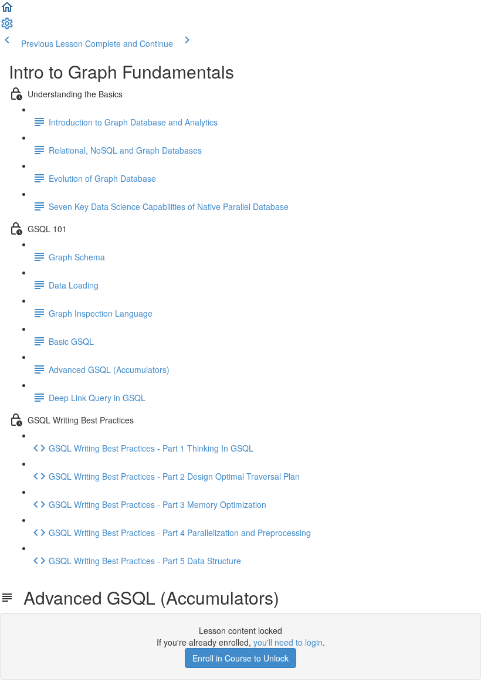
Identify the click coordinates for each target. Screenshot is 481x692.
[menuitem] (7, 27)
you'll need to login (288, 642)
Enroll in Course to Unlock (240, 658)
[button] (7, 10)
